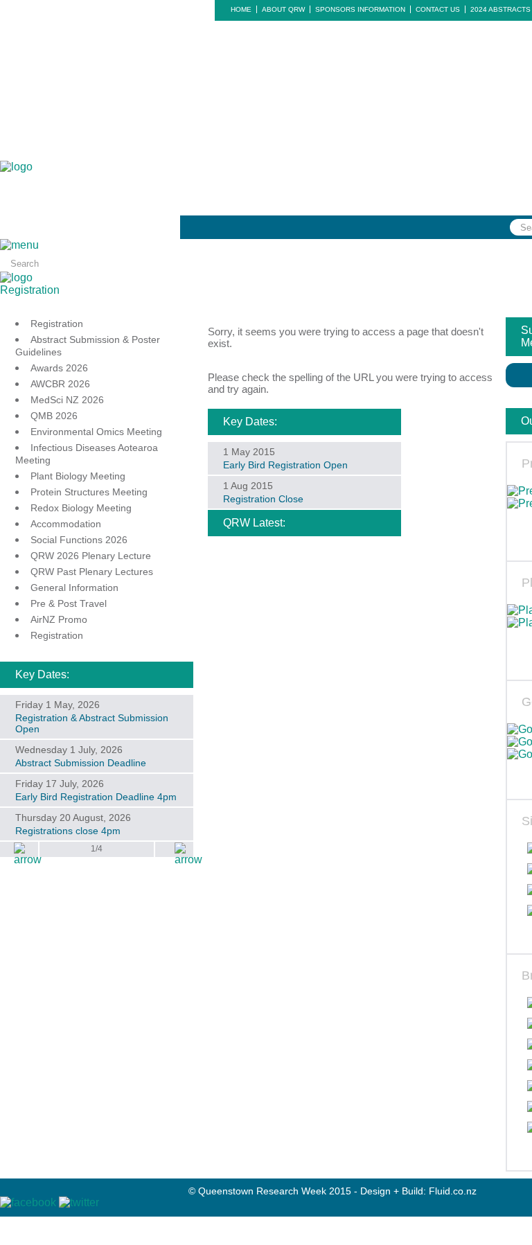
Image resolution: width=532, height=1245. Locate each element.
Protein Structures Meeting (89, 491)
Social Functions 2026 (78, 539)
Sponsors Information (360, 9)
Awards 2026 (59, 367)
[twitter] (79, 1202)
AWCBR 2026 (60, 383)
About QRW (283, 9)
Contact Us (438, 9)
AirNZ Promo (58, 619)
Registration (30, 290)
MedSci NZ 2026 (67, 399)
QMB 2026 (54, 415)
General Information (74, 587)
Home (241, 9)
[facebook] (29, 1202)
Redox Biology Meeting (81, 507)
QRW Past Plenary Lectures (91, 571)
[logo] (16, 167)
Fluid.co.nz (453, 1191)
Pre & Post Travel (68, 603)
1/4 (97, 849)
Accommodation (65, 523)
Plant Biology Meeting (77, 476)
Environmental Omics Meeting (96, 431)
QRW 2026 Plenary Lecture (90, 555)
